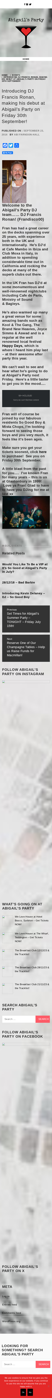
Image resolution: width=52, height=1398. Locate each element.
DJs (7, 546)
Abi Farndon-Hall (27, 134)
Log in (6, 1296)
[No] (48, 1386)
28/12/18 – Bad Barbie (18, 582)
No (30, 1392)
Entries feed (9, 1304)
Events (17, 546)
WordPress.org (11, 1321)
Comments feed (11, 1313)
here (43, 452)
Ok (23, 1392)
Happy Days (12, 346)
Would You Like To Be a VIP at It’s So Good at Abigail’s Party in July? (25, 568)
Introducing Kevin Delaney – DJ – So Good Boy (23, 595)
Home (26, 59)
